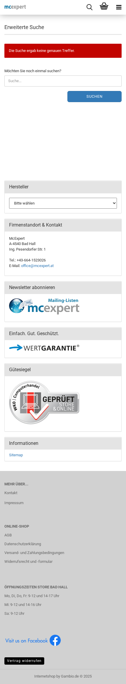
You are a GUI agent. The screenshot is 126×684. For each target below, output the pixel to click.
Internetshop (44, 676)
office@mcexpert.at (37, 266)
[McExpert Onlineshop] (13, 7)
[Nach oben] (110, 675)
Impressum (13, 503)
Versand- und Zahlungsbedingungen (34, 552)
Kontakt (10, 493)
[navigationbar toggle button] (118, 7)
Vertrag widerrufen (24, 661)
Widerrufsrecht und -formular (28, 561)
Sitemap (16, 455)
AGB (8, 535)
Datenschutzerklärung (22, 544)
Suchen (94, 96)
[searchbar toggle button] (89, 7)
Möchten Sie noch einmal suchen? (32, 71)
